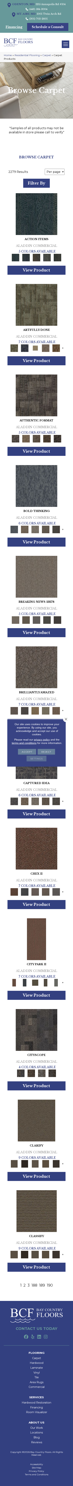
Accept (27, 751)
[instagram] (45, 1337)
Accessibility (36, 1464)
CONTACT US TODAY (36, 1328)
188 (34, 1285)
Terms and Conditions (36, 1474)
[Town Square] (56, 891)
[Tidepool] (36, 213)
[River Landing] (24, 891)
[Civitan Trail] (31, 1073)
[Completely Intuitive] (35, 710)
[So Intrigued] (36, 667)
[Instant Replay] (36, 619)
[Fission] (45, 529)
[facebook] (26, 1337)
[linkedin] (39, 1337)
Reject (46, 751)
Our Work (36, 1428)
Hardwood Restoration (36, 1402)
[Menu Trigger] (65, 44)
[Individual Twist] (36, 438)
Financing (36, 1407)
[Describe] (35, 1163)
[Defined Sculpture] (26, 438)
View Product (36, 270)
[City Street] (57, 257)
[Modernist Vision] (35, 347)
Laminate (36, 1367)
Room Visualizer (36, 1412)
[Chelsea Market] (36, 848)
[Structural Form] (57, 438)
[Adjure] (56, 1163)
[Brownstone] (36, 257)
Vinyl (37, 1372)
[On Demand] (47, 619)
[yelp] (32, 1337)
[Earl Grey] (47, 257)
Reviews (36, 1442)
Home (8, 55)
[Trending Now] (36, 576)
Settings (36, 758)
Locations (36, 1432)
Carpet (46, 55)
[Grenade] (24, 529)
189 (42, 1285)
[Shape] (36, 485)
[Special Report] (26, 619)
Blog (37, 1437)
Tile (36, 1377)
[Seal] (56, 529)
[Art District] (35, 891)
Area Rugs (36, 1382)
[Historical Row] (52, 1073)
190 (50, 1285)
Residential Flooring (27, 55)
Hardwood (36, 1363)
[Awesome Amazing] (45, 347)
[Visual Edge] (36, 395)
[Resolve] (36, 1120)
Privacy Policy (36, 1471)
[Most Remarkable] (24, 347)
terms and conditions (24, 743)
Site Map (36, 1468)
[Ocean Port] (26, 257)
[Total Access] (57, 619)
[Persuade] (45, 1163)
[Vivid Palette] (56, 347)
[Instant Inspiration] (56, 710)
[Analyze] (24, 1163)
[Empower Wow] (45, 710)
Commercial (37, 1387)
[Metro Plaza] (45, 891)
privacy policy (42, 739)
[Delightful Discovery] (36, 304)
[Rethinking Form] (47, 438)
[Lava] (35, 529)
